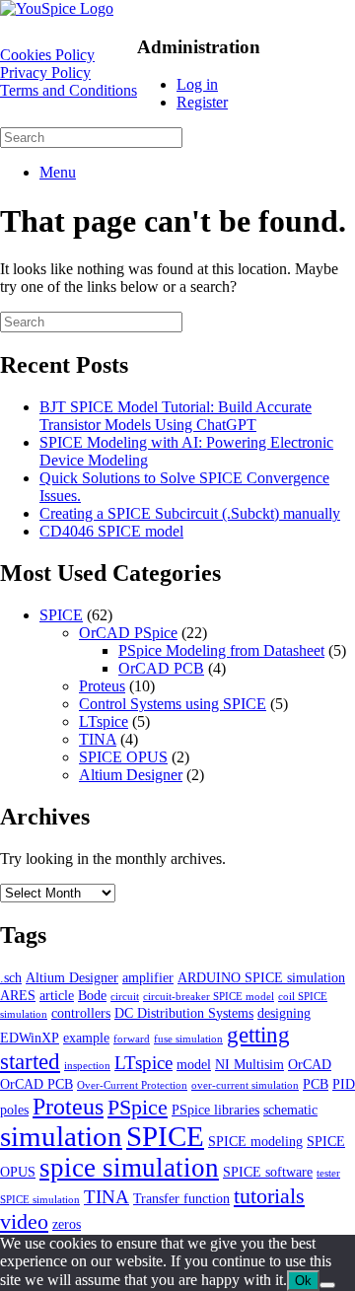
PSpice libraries (215, 1109)
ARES (18, 995)
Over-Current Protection (132, 1085)
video (24, 1221)
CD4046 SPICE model (111, 531)
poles (14, 1109)
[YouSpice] (56, 8)
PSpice (137, 1107)
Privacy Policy (45, 72)
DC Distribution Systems (183, 1013)
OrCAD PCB (161, 668)
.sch (11, 977)
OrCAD (309, 1064)
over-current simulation (245, 1085)
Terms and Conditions (68, 90)
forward (131, 1039)
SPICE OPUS (123, 757)
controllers (80, 1013)
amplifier (148, 977)
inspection (87, 1065)
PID (343, 1084)
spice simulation (129, 1168)
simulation (61, 1136)
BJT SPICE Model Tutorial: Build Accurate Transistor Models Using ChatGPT (175, 415)
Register (202, 102)
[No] (327, 1285)
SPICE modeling (255, 1141)
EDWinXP (29, 1037)
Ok (303, 1280)
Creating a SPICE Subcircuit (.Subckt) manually (189, 513)
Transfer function (181, 1198)
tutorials (269, 1195)
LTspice (103, 721)
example (86, 1037)
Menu (57, 172)
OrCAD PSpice (128, 632)
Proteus (102, 686)
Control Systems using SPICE (172, 703)
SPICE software (268, 1172)
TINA (97, 739)
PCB (315, 1084)
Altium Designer (130, 774)
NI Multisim (249, 1064)
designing (284, 1013)
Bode (92, 995)
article (56, 995)
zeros (66, 1224)
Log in (197, 84)
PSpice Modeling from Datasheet (221, 650)
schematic (290, 1109)
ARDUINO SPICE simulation (261, 977)
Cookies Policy (47, 54)
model (194, 1064)
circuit (124, 996)
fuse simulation (188, 1039)
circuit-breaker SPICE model (208, 996)
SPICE (61, 615)
